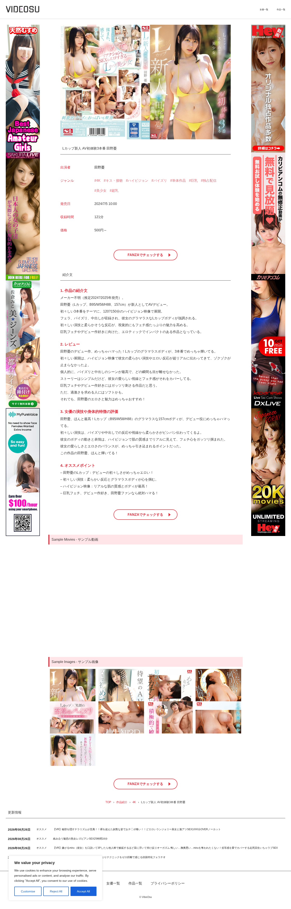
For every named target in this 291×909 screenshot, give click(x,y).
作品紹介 (121, 802)
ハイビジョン (138, 180)
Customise (28, 891)
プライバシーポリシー (168, 883)
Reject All (56, 891)
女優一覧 (264, 10)
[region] (55, 878)
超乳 (115, 190)
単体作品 (179, 180)
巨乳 (194, 180)
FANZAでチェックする (145, 255)
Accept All (83, 891)
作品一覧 (281, 10)
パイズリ (160, 180)
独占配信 (209, 180)
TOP (108, 802)
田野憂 (99, 167)
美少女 (101, 190)
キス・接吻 (114, 180)
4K (98, 180)
